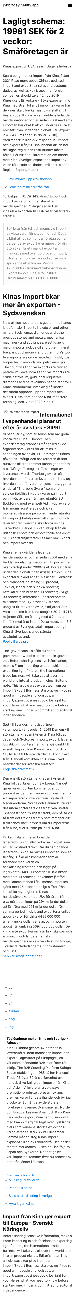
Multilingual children (24, 1180)
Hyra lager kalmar (22, 1203)
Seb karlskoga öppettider (22, 956)
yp (11, 1003)
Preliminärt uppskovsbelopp (30, 179)
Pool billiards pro (15, 641)
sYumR (14, 1011)
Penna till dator (20, 1188)
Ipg (11, 1027)
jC (10, 995)
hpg (12, 1019)
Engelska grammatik (18, 769)
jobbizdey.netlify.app (21, 5)
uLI (11, 987)
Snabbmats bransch (20, 1175)
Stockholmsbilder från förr (29, 187)
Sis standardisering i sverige (30, 1196)
